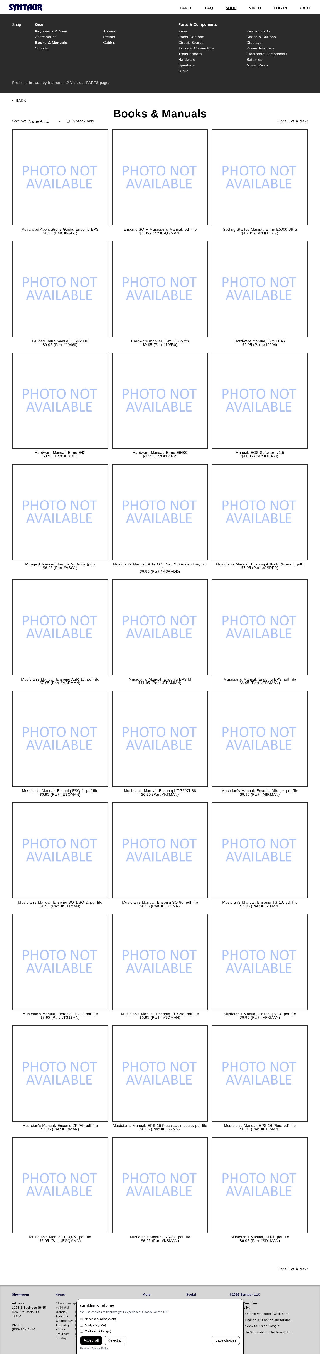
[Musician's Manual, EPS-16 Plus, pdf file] (260, 1073)
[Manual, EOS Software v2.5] (260, 401)
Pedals (109, 37)
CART (305, 8)
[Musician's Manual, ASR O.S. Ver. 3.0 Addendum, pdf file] (160, 512)
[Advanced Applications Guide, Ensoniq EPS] (60, 177)
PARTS (92, 83)
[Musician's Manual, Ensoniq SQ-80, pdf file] (160, 850)
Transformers (190, 54)
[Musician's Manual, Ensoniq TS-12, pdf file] (60, 962)
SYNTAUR (25, 7)
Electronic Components (267, 54)
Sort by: (19, 121)
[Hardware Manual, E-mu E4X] (60, 401)
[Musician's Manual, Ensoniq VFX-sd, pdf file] (160, 962)
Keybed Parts (258, 31)
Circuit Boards (191, 42)
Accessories (46, 37)
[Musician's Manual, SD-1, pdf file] (260, 1185)
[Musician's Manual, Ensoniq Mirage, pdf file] (260, 739)
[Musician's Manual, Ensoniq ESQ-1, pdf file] (60, 739)
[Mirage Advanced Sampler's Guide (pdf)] (60, 512)
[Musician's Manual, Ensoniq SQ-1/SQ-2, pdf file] (60, 850)
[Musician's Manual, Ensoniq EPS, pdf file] (260, 627)
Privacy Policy (100, 1348)
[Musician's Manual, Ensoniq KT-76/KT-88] (160, 739)
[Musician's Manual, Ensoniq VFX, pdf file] (260, 962)
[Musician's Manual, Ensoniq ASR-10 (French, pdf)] (260, 512)
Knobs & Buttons (261, 37)
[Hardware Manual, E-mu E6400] (160, 401)
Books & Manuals (51, 42)
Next (304, 121)
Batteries (255, 59)
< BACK (19, 100)
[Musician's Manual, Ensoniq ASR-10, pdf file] (60, 627)
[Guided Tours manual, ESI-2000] (60, 289)
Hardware (186, 59)
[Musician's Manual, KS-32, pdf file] (160, 1185)
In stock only (82, 121)
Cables (109, 42)
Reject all (115, 1340)
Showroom (20, 1294)
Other (183, 71)
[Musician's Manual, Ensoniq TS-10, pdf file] (260, 850)
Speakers (186, 65)
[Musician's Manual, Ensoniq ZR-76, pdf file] (60, 1073)
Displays (254, 42)
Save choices (225, 1340)
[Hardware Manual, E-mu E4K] (260, 289)
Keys (182, 31)
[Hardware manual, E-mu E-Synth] (160, 289)
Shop (16, 24)
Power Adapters (260, 48)
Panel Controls (191, 37)
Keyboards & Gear (51, 31)
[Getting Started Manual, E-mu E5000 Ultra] (260, 177)
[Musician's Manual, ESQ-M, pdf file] (60, 1185)
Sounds (41, 48)
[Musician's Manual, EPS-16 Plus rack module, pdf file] (160, 1073)
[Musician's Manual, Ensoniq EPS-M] (160, 627)
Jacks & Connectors (196, 48)
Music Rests (258, 65)
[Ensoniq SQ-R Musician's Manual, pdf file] (160, 177)
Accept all (91, 1340)
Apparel (110, 31)
